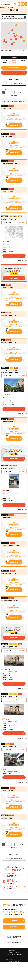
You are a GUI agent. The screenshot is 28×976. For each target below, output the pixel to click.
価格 (8, 101)
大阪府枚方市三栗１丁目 (8, 468)
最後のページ (14, 95)
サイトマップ (19, 959)
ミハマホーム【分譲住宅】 (14, 952)
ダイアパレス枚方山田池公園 (9, 370)
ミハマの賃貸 (19, 954)
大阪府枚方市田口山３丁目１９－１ (11, 372)
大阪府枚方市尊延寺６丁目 (8, 746)
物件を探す (14, 921)
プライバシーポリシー (10, 959)
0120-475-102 (15, 912)
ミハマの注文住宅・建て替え (14, 956)
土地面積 (11, 101)
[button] (11, 39)
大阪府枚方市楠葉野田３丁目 (9, 647)
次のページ (21, 92)
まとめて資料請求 (8, 222)
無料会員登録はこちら (14, 67)
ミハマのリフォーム (11, 954)
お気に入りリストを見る (14, 79)
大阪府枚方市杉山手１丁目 (8, 219)
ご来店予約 (14, 927)
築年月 (24, 101)
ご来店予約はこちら (14, 72)
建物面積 (16, 101)
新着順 (4, 101)
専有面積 (20, 101)
